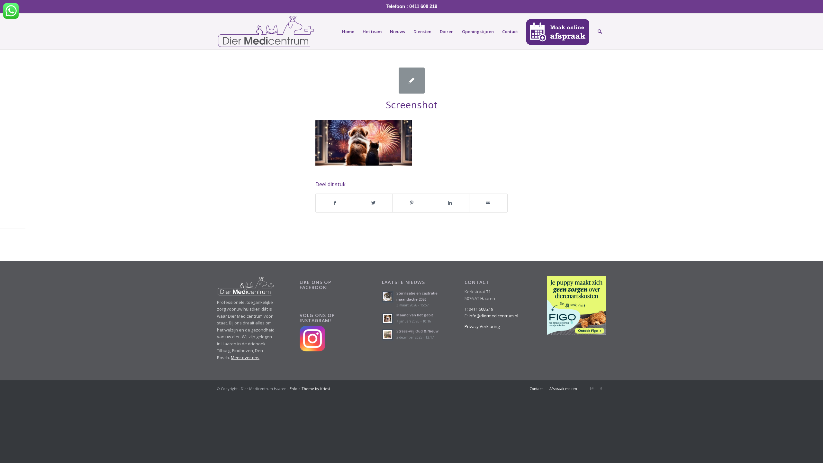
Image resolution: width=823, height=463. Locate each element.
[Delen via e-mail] (488, 203)
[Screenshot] (412, 81)
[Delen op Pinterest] (411, 203)
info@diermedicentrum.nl (493, 316)
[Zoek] (599, 32)
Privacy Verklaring (482, 326)
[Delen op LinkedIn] (450, 203)
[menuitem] (348, 32)
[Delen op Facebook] (335, 203)
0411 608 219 (481, 309)
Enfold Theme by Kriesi (310, 388)
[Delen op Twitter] (373, 203)
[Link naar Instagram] (591, 388)
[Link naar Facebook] (601, 388)
